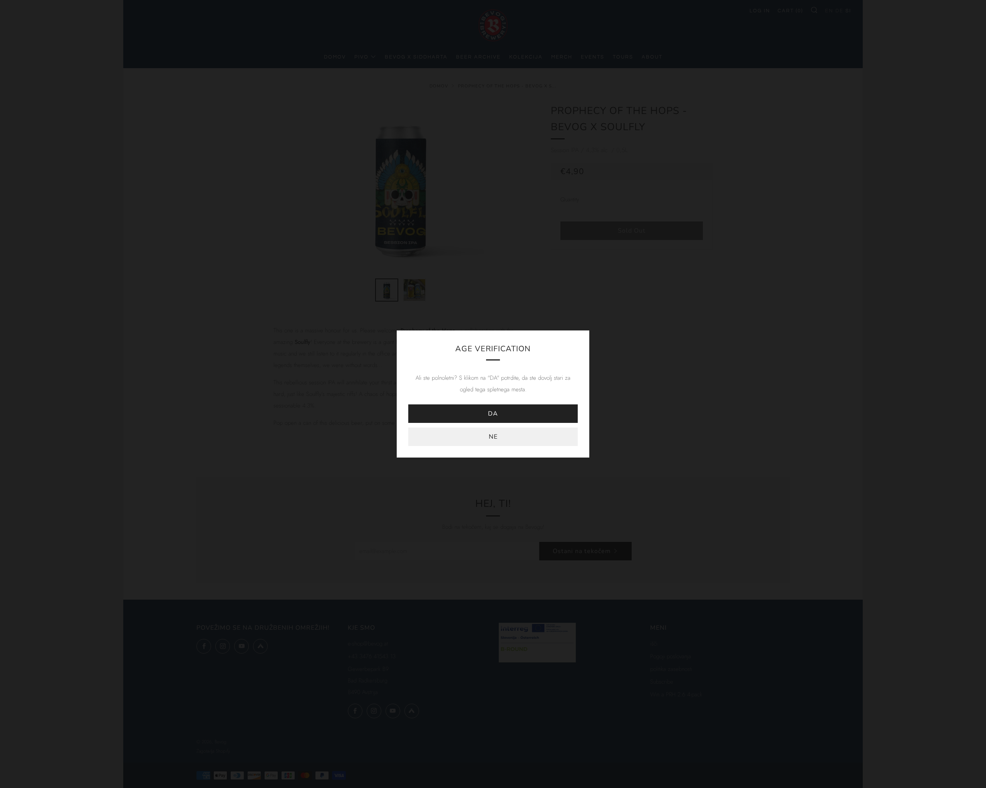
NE (493, 437)
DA (493, 413)
